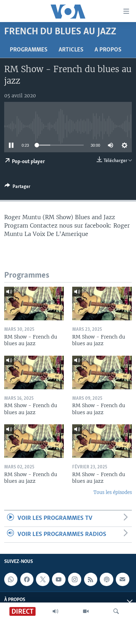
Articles (71, 50)
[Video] (85, 611)
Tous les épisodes (112, 492)
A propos (108, 50)
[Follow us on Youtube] (58, 579)
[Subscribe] (122, 579)
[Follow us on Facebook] (26, 579)
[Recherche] (116, 611)
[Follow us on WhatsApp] (10, 579)
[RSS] (90, 579)
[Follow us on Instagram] (74, 579)
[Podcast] (106, 579)
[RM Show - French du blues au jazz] (34, 303)
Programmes (28, 50)
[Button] (17, 187)
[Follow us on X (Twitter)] (42, 579)
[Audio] (55, 611)
